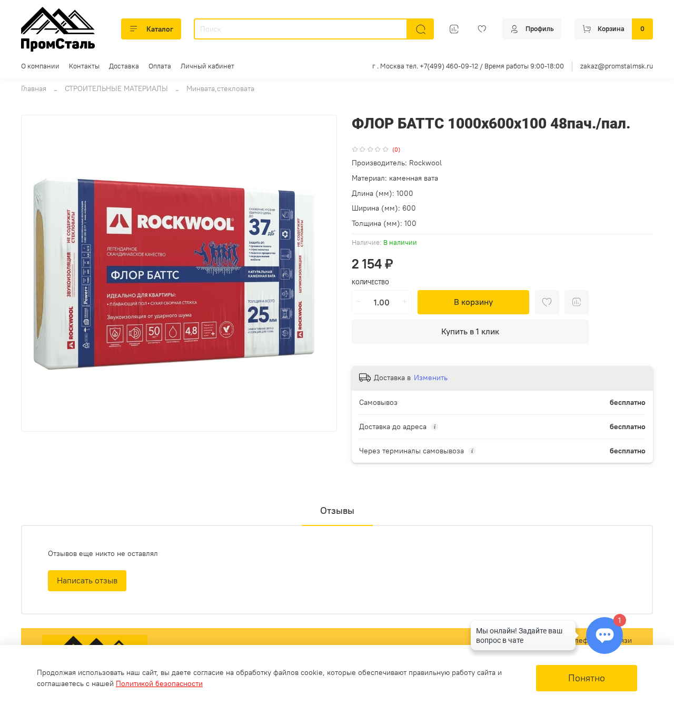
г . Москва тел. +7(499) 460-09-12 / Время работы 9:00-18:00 (468, 66)
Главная (33, 88)
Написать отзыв (87, 580)
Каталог (159, 29)
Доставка (124, 66)
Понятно (586, 678)
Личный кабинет (207, 66)
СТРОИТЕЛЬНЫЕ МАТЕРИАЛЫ (116, 88)
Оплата (159, 66)
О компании (40, 66)
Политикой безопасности (159, 683)
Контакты (84, 66)
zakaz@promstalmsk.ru (616, 66)
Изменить (431, 377)
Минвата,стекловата (220, 88)
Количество (370, 282)
